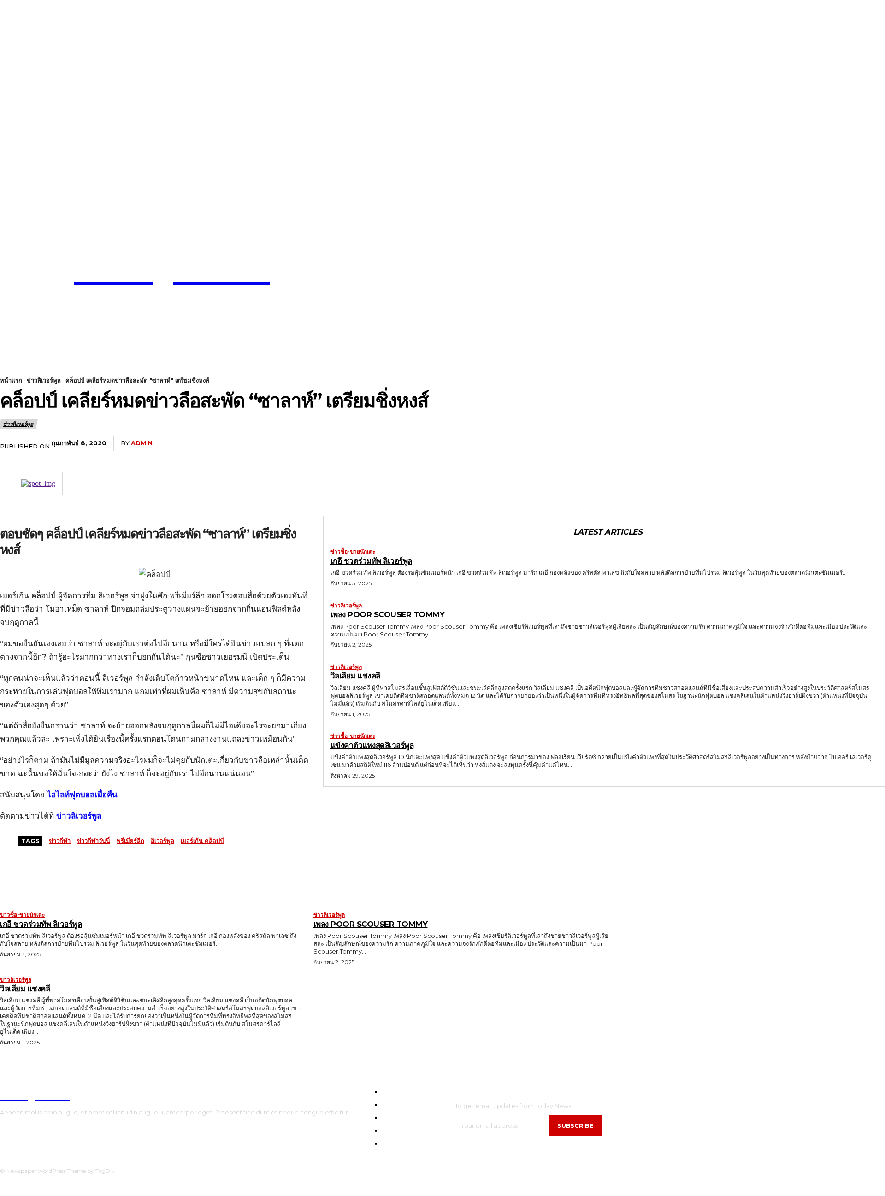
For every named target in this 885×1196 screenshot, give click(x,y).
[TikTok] (30, 207)
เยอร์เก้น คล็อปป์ (202, 840)
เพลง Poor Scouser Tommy (387, 614)
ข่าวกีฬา (60, 840)
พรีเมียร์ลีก (130, 840)
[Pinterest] (344, 444)
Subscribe (575, 1125)
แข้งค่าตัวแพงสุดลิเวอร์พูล (372, 745)
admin (142, 443)
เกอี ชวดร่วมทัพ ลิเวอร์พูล (371, 561)
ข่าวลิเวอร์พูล (44, 380)
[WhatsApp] (378, 444)
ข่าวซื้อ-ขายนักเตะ (352, 551)
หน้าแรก (11, 380)
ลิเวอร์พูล (162, 840)
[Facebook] (276, 444)
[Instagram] (15, 207)
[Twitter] (43, 207)
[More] (412, 444)
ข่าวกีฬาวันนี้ (93, 840)
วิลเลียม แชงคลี (355, 675)
